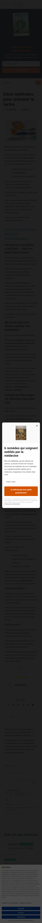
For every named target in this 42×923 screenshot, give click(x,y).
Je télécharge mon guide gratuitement (21, 491)
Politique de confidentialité (12, 504)
